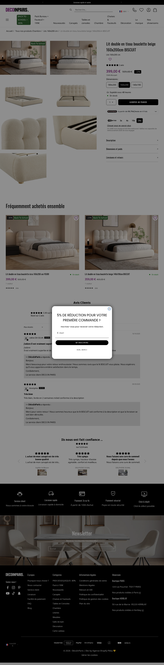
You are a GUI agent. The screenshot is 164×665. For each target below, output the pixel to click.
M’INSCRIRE (82, 342)
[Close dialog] (109, 308)
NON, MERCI (82, 350)
